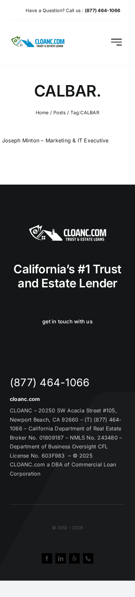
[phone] (88, 558)
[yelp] (74, 558)
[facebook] (47, 558)
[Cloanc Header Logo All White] (67, 226)
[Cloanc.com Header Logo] (38, 38)
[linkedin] (60, 558)
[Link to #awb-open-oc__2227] (116, 42)
